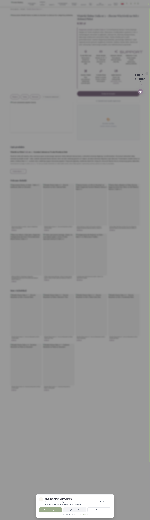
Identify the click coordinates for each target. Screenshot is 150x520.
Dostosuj (99, 510)
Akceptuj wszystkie (50, 510)
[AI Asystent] (140, 91)
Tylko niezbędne (74, 510)
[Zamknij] (147, 73)
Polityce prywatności (82, 514)
